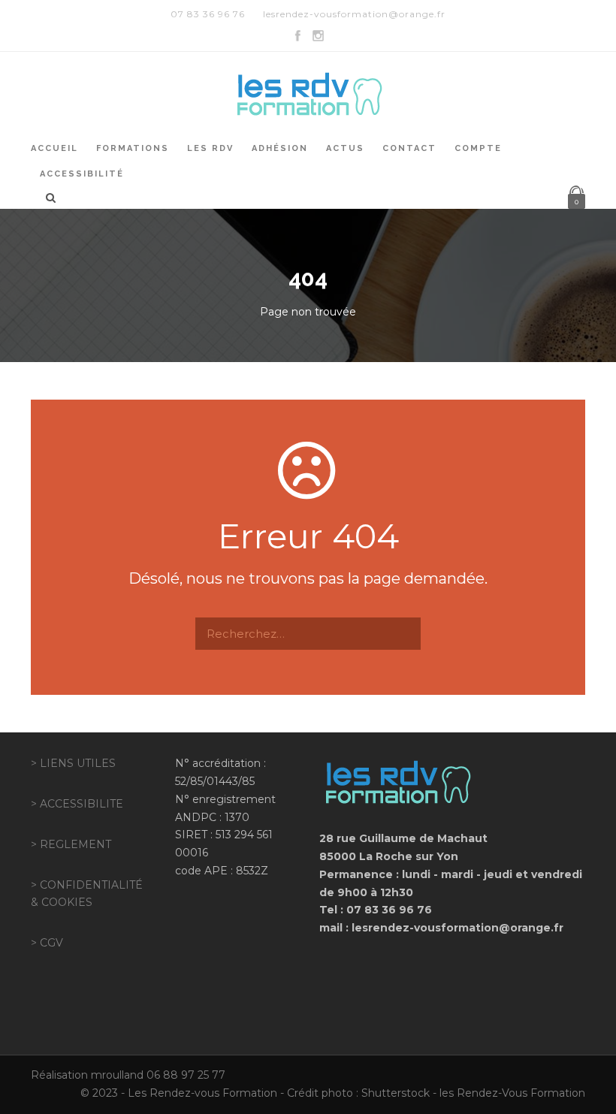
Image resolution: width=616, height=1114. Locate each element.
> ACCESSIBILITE (77, 804)
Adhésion (280, 148)
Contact (409, 148)
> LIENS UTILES (73, 763)
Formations (132, 148)
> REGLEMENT (71, 844)
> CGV (47, 942)
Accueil (54, 148)
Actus (345, 148)
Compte (478, 148)
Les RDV (210, 148)
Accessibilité (82, 174)
